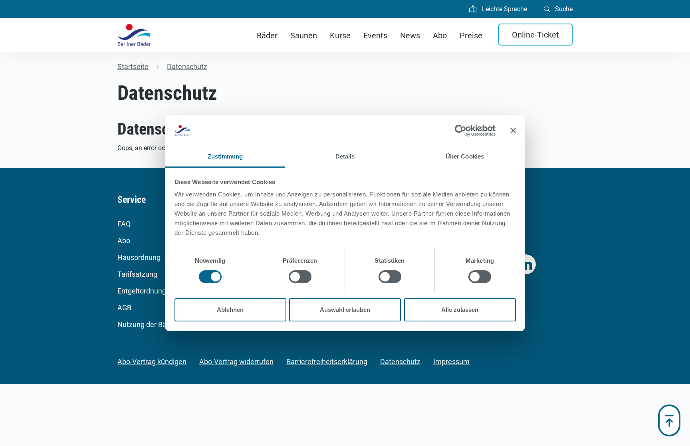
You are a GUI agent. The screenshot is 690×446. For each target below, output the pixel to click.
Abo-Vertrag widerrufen (236, 361)
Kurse (340, 35)
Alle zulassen (459, 309)
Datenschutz (400, 361)
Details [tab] (345, 156)
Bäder (267, 35)
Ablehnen (230, 309)
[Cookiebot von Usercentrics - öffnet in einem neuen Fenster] (461, 131)
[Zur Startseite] (134, 35)
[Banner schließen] (513, 130)
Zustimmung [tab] (225, 156)
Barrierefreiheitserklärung (326, 361)
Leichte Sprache (503, 9)
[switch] (300, 276)
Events (375, 35)
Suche (563, 9)
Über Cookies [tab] (465, 156)
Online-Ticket (535, 35)
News (410, 35)
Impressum (451, 361)
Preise (471, 35)
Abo (440, 35)
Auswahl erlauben (345, 309)
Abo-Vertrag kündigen (151, 361)
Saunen (303, 35)
